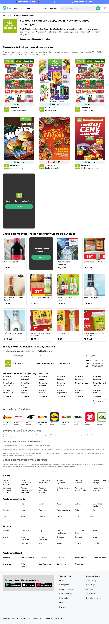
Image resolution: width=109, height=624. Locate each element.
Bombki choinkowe (25, 538)
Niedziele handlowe (93, 598)
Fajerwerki (25, 531)
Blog (45, 8)
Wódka (77, 516)
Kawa (5, 516)
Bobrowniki (43, 391)
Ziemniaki (6, 510)
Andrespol (25, 378)
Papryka (42, 510)
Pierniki (96, 543)
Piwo (94, 510)
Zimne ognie (62, 537)
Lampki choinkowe (43, 538)
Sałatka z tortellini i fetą (80, 489)
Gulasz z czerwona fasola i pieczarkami (27, 490)
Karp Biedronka (45, 564)
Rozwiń (99, 401)
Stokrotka (16, 16)
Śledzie (95, 531)
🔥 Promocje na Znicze (82, 2)
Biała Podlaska (9, 384)
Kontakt (53, 8)
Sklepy (9, 16)
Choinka (6, 531)
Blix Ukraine (90, 593)
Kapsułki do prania (97, 505)
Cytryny (78, 543)
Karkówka (78, 504)
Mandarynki (7, 543)
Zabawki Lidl (61, 564)
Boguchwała (62, 391)
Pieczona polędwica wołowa (43, 490)
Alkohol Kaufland (99, 558)
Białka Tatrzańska (25, 385)
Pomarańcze (26, 543)
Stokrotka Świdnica (28, 16)
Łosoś (23, 510)
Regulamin (63, 598)
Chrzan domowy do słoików (45, 481)
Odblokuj (19, 207)
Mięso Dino (43, 558)
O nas (61, 580)
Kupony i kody (90, 580)
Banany (60, 504)
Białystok (61, 384)
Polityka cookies (65, 593)
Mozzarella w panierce (98, 489)
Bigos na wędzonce (61, 481)
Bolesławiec (97, 391)
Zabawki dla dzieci (79, 532)
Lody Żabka (61, 558)
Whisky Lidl (79, 564)
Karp (40, 531)
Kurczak (42, 516)
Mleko (5, 504)
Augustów (43, 378)
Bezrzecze (97, 378)
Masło (23, 504)
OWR (61, 602)
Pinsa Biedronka (81, 558)
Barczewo (61, 378)
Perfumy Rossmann (25, 565)
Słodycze (78, 537)
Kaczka (59, 516)
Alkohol (5, 537)
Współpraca (64, 585)
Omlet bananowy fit (63, 489)
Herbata (24, 516)
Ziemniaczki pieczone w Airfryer (7, 490)
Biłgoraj (25, 391)
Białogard (43, 384)
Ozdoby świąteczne (61, 532)
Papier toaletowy (63, 510)
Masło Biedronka (27, 558)
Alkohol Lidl (7, 564)
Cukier (41, 504)
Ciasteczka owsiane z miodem (7, 482)
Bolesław (79, 391)
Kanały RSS (59, 618)
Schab (59, 543)
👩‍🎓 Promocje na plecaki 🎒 (27, 2)
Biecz (81, 383)
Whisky (77, 510)
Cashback (89, 589)
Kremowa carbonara (79, 481)
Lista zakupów (90, 585)
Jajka (95, 537)
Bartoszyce (79, 378)
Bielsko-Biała (8, 391)
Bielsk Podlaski (99, 384)
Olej (92, 516)
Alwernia (7, 378)
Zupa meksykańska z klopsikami (27, 482)
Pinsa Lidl (6, 558)
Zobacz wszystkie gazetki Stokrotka (35, 39)
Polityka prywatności (67, 589)
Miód (40, 543)
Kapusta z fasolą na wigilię (99, 481)
